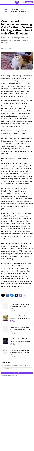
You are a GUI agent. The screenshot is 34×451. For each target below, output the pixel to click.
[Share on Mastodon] (20, 295)
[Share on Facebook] (7, 295)
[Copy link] (25, 295)
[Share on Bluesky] (12, 295)
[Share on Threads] (16, 295)
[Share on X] (3, 295)
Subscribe (29, 2)
